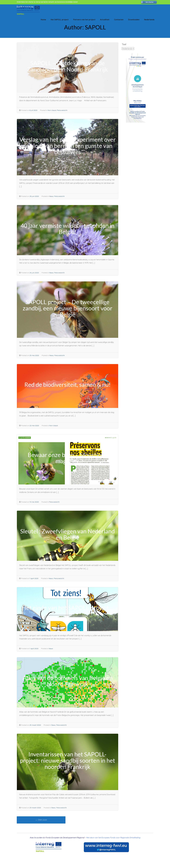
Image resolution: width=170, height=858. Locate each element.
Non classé (52, 110)
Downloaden (133, 19)
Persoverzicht (62, 110)
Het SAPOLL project (60, 19)
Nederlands (149, 19)
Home (43, 19)
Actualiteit (104, 19)
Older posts (41, 820)
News (51, 196)
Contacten (119, 19)
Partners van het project (84, 19)
